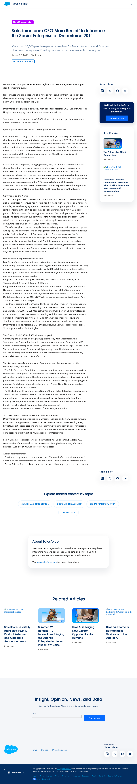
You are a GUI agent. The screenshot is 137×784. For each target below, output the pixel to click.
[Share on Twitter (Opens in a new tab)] (110, 91)
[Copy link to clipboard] (125, 91)
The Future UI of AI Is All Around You (115, 153)
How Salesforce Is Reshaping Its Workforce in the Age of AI (117, 632)
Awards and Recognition (35, 504)
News (34, 749)
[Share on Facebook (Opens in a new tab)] (117, 91)
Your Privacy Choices (44, 779)
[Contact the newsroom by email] (130, 754)
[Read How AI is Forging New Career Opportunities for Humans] (85, 615)
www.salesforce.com (47, 562)
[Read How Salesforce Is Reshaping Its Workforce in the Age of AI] (119, 615)
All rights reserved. (64, 769)
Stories (44, 749)
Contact (102, 776)
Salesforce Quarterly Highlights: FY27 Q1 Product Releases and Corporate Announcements (17, 634)
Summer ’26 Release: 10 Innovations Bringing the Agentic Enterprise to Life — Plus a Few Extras (51, 636)
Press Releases (59, 749)
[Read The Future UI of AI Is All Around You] (113, 143)
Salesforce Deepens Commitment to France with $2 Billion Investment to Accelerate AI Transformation (117, 185)
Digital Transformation (22, 22)
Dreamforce (68, 512)
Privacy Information (62, 776)
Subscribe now (116, 118)
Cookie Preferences (115, 776)
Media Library (24, 61)
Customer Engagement (69, 504)
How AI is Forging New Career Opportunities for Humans (83, 632)
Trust (94, 776)
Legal (35, 776)
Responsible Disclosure (81, 776)
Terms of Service (46, 776)
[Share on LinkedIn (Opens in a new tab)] (102, 91)
